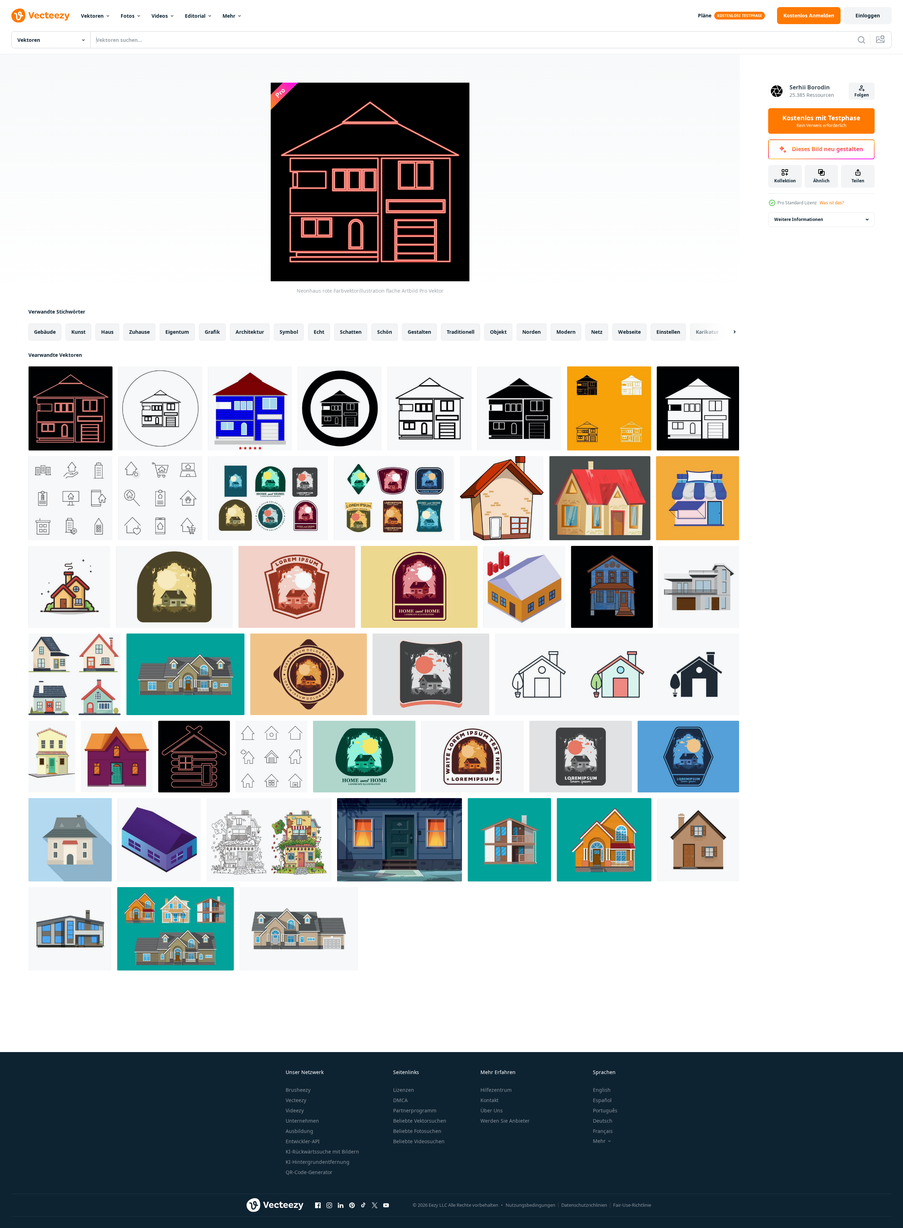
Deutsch (602, 1120)
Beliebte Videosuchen (419, 1141)
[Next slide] (728, 332)
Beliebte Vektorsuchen (419, 1120)
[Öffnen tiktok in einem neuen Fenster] (363, 1205)
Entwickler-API (303, 1141)
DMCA (400, 1100)
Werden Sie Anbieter (505, 1120)
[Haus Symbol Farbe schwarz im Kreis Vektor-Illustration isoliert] (160, 408)
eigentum (177, 331)
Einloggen (867, 15)
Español (602, 1100)
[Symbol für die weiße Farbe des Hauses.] (698, 408)
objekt (498, 331)
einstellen (668, 331)
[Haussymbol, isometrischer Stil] (159, 839)
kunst (78, 331)
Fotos (127, 15)
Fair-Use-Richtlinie (632, 1205)
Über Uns (491, 1110)
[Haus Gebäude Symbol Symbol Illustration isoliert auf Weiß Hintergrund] (617, 674)
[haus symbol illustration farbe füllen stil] (250, 408)
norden (531, 331)
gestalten (419, 331)
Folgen (861, 95)
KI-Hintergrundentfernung (317, 1161)
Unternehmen (302, 1120)
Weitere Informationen (798, 219)
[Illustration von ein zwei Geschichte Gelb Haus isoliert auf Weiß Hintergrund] (51, 756)
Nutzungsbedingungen (530, 1205)
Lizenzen (403, 1089)
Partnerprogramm (414, 1110)
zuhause (139, 331)
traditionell (460, 331)
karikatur (707, 331)
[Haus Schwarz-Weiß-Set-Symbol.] (609, 408)
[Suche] (861, 39)
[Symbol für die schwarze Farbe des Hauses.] (429, 408)
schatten (351, 331)
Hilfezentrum (496, 1089)
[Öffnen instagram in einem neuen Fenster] (329, 1205)
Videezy (295, 1110)
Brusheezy (298, 1089)
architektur (250, 331)
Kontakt (489, 1100)
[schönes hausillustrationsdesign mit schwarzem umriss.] (269, 839)
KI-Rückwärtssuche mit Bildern (322, 1151)
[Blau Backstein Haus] (612, 587)
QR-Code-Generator (309, 1172)
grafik (212, 331)
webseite (629, 331)
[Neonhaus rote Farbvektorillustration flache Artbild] (70, 408)
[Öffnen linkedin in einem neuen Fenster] (340, 1205)
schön (384, 331)
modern (566, 331)
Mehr (228, 15)
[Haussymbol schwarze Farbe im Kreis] (340, 408)
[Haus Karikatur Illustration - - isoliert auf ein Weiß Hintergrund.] (69, 587)
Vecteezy (296, 1100)
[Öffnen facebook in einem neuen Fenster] (318, 1205)
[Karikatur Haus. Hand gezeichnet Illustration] (502, 498)
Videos (160, 15)
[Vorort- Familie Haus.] (69, 928)
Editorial (195, 15)
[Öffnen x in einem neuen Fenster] (375, 1205)
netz (596, 331)
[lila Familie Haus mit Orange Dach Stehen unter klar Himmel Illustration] (117, 756)
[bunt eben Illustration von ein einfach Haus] (268, 498)
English (602, 1089)
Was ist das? (832, 203)
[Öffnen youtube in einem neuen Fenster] (386, 1205)
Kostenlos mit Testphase (821, 121)
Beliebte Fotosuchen (417, 1131)
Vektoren (92, 15)
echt (319, 331)
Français (603, 1131)
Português (605, 1110)
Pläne (704, 15)
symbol (289, 331)
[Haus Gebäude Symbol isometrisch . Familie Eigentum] (524, 587)
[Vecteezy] (40, 16)
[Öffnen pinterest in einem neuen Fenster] (352, 1205)
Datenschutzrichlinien (584, 1205)
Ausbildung (299, 1131)
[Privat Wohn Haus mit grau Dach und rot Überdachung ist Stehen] (70, 839)
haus (107, 331)
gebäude (45, 331)
